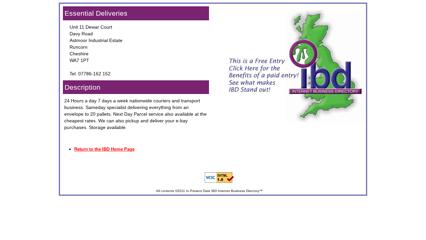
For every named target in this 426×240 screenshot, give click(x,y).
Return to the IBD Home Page (104, 149)
